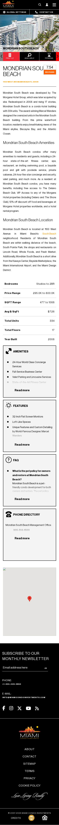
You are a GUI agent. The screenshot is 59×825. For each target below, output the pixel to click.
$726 (51, 311)
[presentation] (1, 56)
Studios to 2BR (45, 284)
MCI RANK (49, 72)
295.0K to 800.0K (44, 293)
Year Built (11, 339)
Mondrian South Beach (21, 48)
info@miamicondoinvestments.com (23, 697)
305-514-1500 (21, 530)
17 (53, 330)
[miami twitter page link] (19, 708)
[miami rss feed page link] (37, 708)
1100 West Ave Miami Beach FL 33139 (20, 82)
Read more (22, 390)
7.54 (49, 67)
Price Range (13, 293)
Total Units (12, 321)
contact (29, 756)
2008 (51, 339)
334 (52, 321)
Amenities (20, 351)
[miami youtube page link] (28, 708)
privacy (29, 778)
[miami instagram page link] (11, 708)
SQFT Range (13, 302)
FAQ (16, 460)
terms (29, 771)
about (30, 749)
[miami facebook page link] (3, 708)
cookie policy (30, 785)
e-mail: (23, 695)
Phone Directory (26, 514)
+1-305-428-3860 (11, 684)
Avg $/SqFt (12, 311)
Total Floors (12, 330)
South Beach (49, 234)
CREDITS (16, 818)
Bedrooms (11, 284)
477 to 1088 (47, 302)
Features (20, 406)
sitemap (29, 763)
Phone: (11, 682)
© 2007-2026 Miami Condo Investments (29, 813)
